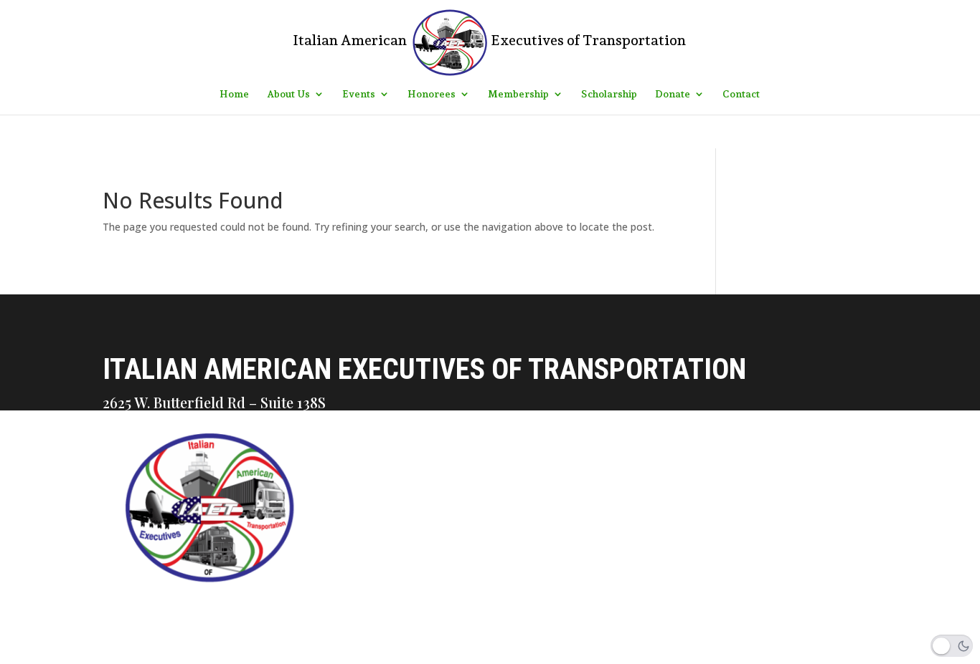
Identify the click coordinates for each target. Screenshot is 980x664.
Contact (741, 94)
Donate (672, 94)
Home (234, 94)
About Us (288, 94)
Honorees (431, 94)
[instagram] (337, 651)
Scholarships (338, 573)
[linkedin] (368, 651)
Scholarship (609, 94)
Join (310, 606)
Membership (518, 94)
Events (358, 94)
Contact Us (332, 474)
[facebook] (307, 651)
